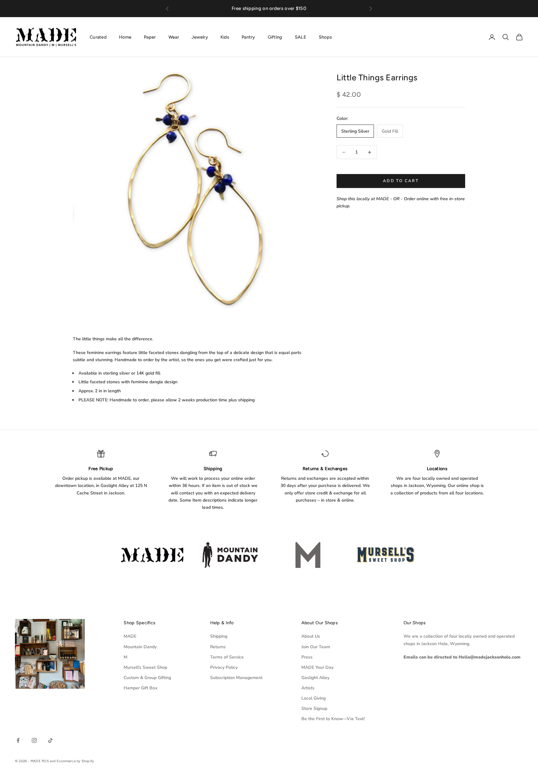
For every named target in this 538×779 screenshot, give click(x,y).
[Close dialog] (332, 305)
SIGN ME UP (269, 458)
